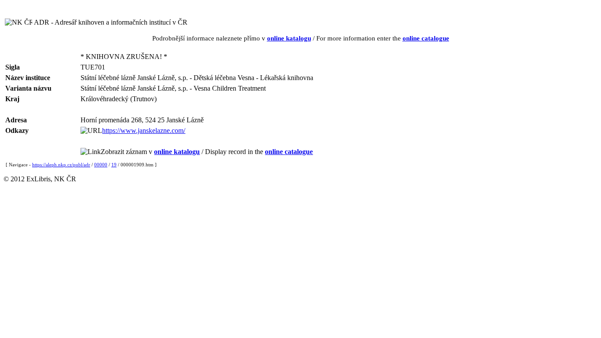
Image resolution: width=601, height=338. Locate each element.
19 (114, 164)
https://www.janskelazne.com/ (143, 130)
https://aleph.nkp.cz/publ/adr (61, 164)
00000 (100, 164)
